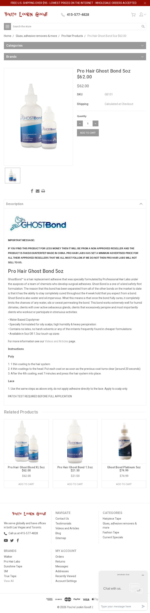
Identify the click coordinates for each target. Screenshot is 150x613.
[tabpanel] (26, 453)
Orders (59, 556)
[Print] (43, 191)
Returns (60, 561)
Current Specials (113, 537)
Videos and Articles (56, 341)
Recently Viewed (65, 576)
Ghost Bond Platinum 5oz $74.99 (124, 469)
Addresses (62, 571)
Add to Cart (26, 484)
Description (14, 204)
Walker (8, 556)
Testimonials (63, 523)
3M (6, 571)
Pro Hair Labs (12, 561)
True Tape (10, 576)
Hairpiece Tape (112, 518)
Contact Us (62, 518)
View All (9, 581)
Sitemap (60, 538)
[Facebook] (32, 191)
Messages (61, 566)
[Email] (38, 191)
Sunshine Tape (13, 566)
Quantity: (82, 116)
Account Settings (66, 581)
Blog (58, 533)
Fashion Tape (111, 532)
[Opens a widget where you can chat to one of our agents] (123, 591)
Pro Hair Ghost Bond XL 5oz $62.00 (26, 469)
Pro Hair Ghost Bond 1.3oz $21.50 (75, 469)
